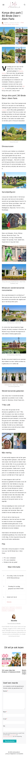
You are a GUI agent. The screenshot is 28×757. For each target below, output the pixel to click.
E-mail (5, 719)
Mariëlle (6, 22)
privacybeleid (13, 734)
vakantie (4, 110)
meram (19, 607)
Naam (5, 711)
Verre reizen (15, 24)
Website (9, 602)
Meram (21, 71)
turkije (4, 610)
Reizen (9, 24)
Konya (4, 73)
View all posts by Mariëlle (14, 623)
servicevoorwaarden (8, 736)
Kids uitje (4, 24)
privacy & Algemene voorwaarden (14, 753)
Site (4, 726)
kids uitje (5, 607)
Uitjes (22, 22)
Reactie (5, 691)
